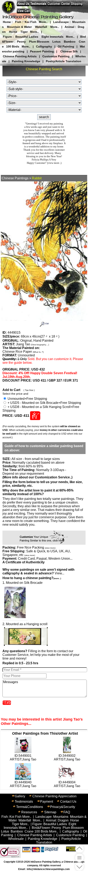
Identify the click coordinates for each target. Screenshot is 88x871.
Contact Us (68, 801)
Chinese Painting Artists (20, 56)
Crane (29, 831)
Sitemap (50, 812)
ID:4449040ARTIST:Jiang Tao (23, 784)
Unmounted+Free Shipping (27, 398)
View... (38, 571)
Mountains (60, 816)
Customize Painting (56, 56)
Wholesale (16, 838)
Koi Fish (30, 22)
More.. (43, 22)
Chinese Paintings (15, 178)
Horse (13, 31)
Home (7, 22)
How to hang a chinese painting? (31, 578)
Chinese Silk (69, 51)
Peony (21, 41)
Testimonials (24, 801)
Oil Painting (66, 46)
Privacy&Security (62, 807)
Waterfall (41, 26)
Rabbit (37, 178)
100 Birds (12, 46)
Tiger (24, 31)
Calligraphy (44, 46)
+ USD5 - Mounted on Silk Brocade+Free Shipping (44, 402)
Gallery (20, 796)
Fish (18, 22)
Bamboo (70, 41)
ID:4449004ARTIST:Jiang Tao (67, 784)
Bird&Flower (41, 827)
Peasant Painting (42, 51)
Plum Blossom (39, 41)
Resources (29, 812)
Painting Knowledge (26, 61)
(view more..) (54, 162)
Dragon (63, 820)
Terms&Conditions (29, 807)
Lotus (56, 41)
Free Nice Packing (36, 547)
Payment (46, 801)
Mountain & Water (19, 26)
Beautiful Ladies (26, 36)
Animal (69, 26)
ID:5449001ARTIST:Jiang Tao (23, 757)
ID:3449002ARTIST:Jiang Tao (67, 757)
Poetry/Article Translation (63, 61)
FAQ (66, 812)
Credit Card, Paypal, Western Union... (45, 558)
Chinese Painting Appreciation (54, 796)
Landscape (61, 22)
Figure (7, 36)
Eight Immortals (52, 36)
